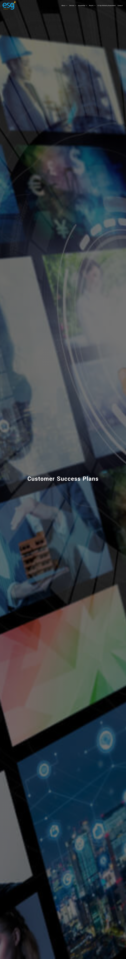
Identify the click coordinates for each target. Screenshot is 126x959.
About (63, 6)
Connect (120, 6)
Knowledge (81, 6)
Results (91, 6)
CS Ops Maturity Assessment (106, 6)
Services (71, 6)
